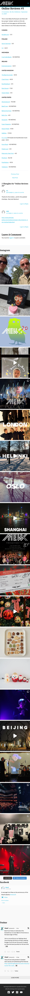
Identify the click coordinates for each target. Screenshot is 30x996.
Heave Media (5, 128)
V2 (2, 48)
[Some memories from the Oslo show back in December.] (15, 487)
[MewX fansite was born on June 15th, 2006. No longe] (15, 300)
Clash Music (5, 79)
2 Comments (5, 12)
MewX (7, 887)
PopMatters (5, 162)
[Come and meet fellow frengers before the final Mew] (15, 549)
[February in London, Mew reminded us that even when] (15, 425)
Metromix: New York (8, 153)
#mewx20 (13, 894)
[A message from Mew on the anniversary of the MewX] (15, 269)
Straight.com (5, 34)
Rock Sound (5, 88)
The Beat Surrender (7, 75)
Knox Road (5, 144)
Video (6, 897)
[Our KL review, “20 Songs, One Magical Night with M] (15, 860)
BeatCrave (5, 106)
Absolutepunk (6, 102)
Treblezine (5, 167)
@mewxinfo (11, 928)
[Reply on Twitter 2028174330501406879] (5, 952)
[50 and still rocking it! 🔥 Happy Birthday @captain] (15, 363)
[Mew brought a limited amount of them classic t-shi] (15, 829)
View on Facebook (4, 900)
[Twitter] (13, 992)
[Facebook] (9, 992)
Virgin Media (5, 93)
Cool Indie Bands (6, 57)
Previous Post (15, 174)
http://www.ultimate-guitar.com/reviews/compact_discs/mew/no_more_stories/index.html (15, 220)
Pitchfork (4, 158)
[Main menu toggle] (28, 3)
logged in (11, 237)
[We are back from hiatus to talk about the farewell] (15, 394)
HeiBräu (4, 133)
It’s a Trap (4, 137)
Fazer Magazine (6, 124)
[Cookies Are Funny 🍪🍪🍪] (15, 642)
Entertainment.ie (6, 66)
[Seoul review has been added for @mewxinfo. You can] (15, 705)
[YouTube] (21, 992)
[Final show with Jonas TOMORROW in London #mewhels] (15, 456)
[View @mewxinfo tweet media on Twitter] (16, 965)
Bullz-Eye (4, 115)
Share (3, 902)
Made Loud (5, 149)
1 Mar (17, 928)
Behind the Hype (6, 111)
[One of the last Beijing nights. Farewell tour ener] (15, 736)
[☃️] (15, 674)
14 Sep (17, 957)
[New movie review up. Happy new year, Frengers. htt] (15, 580)
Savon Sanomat (6, 43)
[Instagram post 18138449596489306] (15, 331)
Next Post (15, 177)
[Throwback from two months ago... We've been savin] (15, 518)
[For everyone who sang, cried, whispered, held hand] (15, 798)
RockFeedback (6, 84)
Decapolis (4, 119)
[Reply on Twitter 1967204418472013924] (5, 971)
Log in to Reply (24, 204)
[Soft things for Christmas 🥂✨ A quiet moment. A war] (15, 611)
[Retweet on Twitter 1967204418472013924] (8, 971)
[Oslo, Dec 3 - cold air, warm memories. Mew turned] (15, 767)
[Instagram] (17, 992)
